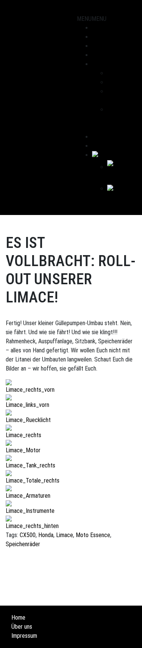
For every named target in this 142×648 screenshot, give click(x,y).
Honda (45, 535)
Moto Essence (93, 535)
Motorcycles (107, 36)
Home (18, 617)
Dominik (116, 73)
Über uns (21, 626)
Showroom (104, 27)
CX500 (28, 535)
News (98, 55)
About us (102, 64)
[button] (91, 18)
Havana (115, 82)
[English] (103, 155)
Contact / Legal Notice (118, 118)
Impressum (24, 635)
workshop (103, 46)
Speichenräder (23, 544)
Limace (64, 535)
